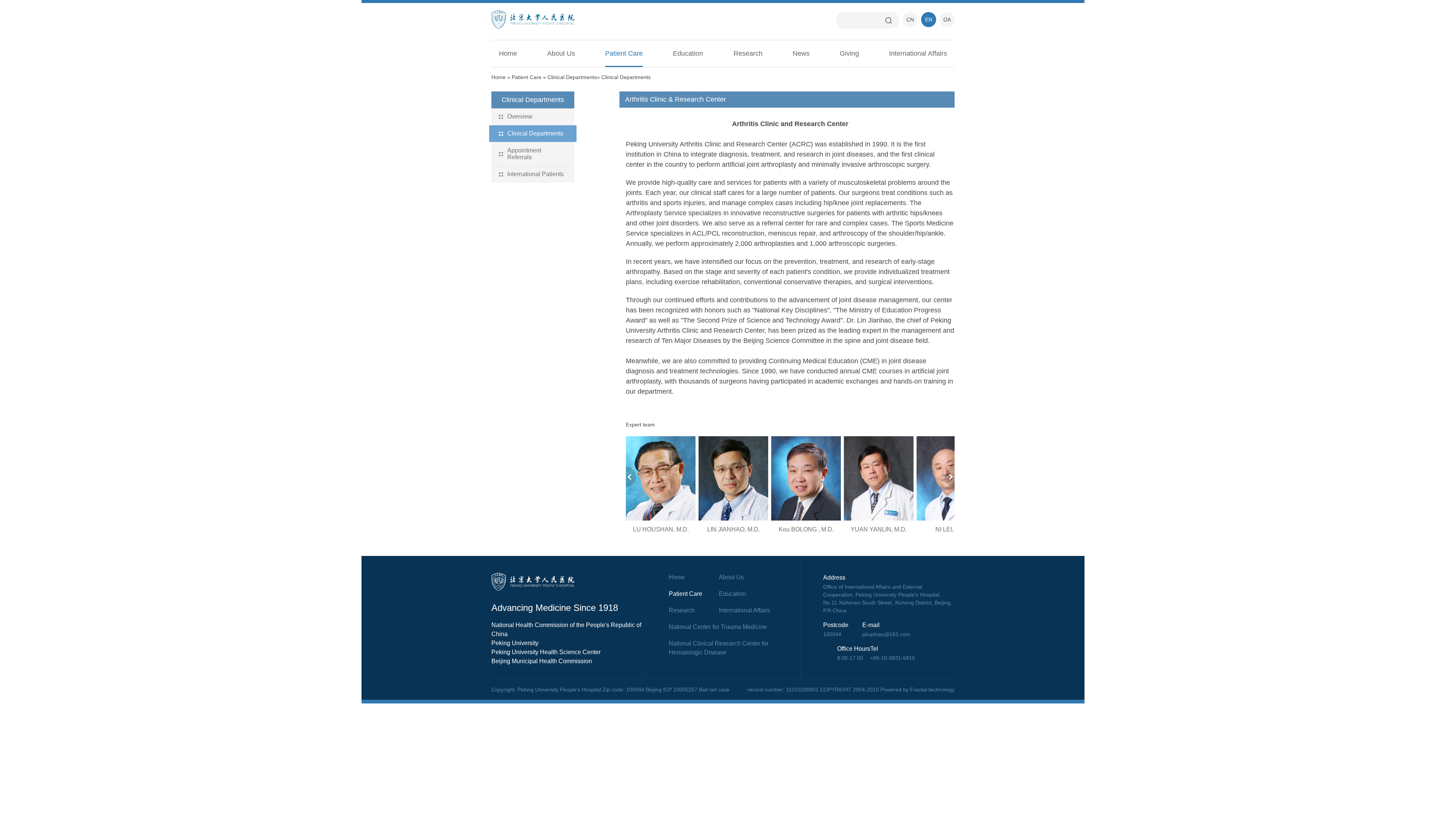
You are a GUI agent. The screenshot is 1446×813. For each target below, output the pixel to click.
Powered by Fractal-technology (917, 690)
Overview (519, 116)
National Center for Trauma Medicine (718, 627)
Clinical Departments (572, 77)
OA (947, 20)
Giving (849, 53)
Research (748, 53)
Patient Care (624, 53)
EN (928, 20)
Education (688, 53)
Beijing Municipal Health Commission (541, 661)
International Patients (535, 174)
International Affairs (918, 53)
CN (910, 20)
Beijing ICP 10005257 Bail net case (687, 690)
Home (508, 53)
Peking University (514, 643)
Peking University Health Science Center (546, 652)
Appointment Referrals (524, 153)
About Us (561, 53)
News (801, 53)
